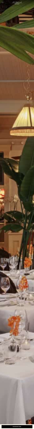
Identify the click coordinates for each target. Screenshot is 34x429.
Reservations (17, 426)
